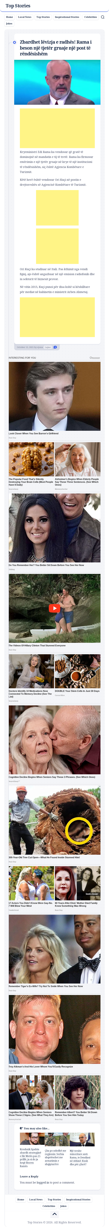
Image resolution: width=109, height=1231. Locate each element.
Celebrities (90, 17)
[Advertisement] (57, 128)
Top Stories (18, 6)
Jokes (9, 23)
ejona (40, 347)
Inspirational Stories (67, 17)
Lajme (48, 347)
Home (9, 17)
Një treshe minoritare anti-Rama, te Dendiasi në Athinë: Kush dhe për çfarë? (80, 1157)
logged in (43, 1182)
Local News (24, 17)
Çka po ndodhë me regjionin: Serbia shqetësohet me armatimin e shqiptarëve (55, 1157)
